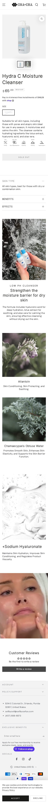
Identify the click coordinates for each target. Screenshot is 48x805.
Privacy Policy (8, 790)
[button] (36, 4)
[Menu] (4, 4)
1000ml (8, 112)
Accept (15, 798)
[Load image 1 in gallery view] (20, 64)
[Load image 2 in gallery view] (27, 64)
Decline (38, 798)
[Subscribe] (44, 736)
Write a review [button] (24, 669)
